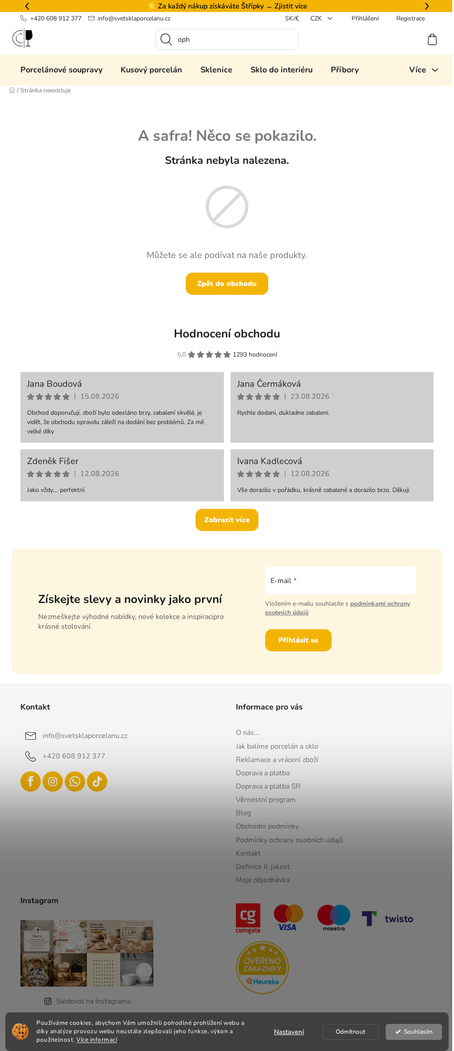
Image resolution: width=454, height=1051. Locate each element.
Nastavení (286, 1031)
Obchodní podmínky (264, 826)
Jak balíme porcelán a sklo (274, 746)
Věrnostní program (263, 800)
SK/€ (289, 18)
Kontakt (245, 853)
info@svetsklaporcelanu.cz (130, 18)
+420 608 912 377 (52, 18)
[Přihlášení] (397, 39)
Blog (240, 813)
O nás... (244, 733)
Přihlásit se (295, 640)
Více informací (93, 1039)
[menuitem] (58, 70)
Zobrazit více (224, 520)
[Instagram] (49, 781)
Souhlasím (414, 1031)
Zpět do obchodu (224, 284)
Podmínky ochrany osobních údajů (286, 840)
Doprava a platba (259, 773)
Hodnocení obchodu (224, 333)
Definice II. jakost (260, 867)
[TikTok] (94, 781)
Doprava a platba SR (265, 786)
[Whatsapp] (72, 781)
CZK (314, 18)
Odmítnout (347, 1031)
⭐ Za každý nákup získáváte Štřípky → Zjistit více (224, 6)
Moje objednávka (259, 880)
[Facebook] (27, 781)
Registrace (407, 18)
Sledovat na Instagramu (90, 1001)
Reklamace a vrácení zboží (274, 760)
